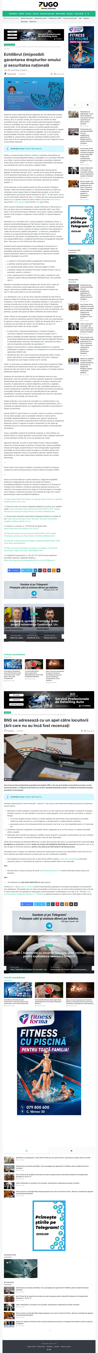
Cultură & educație (47, 14)
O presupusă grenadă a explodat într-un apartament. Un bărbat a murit (34, 624)
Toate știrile (78, 14)
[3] (34, 197)
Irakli (37, 202)
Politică (21, 14)
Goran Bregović (19, 202)
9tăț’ (80, 18)
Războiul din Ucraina (41, 18)
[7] (56, 334)
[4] (12, 280)
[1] (11, 182)
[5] (9, 292)
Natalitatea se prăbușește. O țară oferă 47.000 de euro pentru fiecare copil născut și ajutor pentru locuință (87, 118)
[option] (48, 5)
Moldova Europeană (27, 18)
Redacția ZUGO (11, 74)
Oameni (36, 14)
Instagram (38, 149)
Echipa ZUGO (41, 1346)
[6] (49, 302)
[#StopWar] (48, 5)
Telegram (28, 149)
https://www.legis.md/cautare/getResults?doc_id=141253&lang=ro (29, 560)
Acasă (7, 46)
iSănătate (86, 18)
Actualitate (13, 14)
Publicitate (49, 1346)
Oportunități (60, 14)
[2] (46, 195)
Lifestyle (69, 14)
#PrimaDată (24, 21)
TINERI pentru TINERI (54, 18)
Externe (28, 14)
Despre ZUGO (31, 1346)
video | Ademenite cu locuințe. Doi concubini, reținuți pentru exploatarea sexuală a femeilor (87, 172)
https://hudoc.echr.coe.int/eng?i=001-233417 (21, 529)
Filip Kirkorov (55, 199)
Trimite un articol (66, 1346)
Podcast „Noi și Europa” (70, 18)
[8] (43, 344)
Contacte (56, 1346)
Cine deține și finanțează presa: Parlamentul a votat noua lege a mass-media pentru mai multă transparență (12, 674)
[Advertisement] (81, 85)
